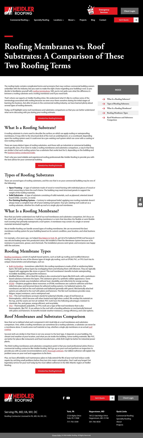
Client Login (129, 11)
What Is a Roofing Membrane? (119, 108)
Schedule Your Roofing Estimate (50, 118)
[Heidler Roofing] (19, 14)
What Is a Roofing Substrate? (118, 99)
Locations (58, 20)
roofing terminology (41, 91)
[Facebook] (63, 398)
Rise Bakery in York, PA (48, 238)
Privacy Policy (56, 435)
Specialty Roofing (41, 20)
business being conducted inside (21, 152)
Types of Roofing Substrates (118, 104)
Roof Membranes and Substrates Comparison (120, 118)
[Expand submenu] (28, 20)
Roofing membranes (13, 257)
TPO (10, 306)
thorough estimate (56, 351)
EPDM (11, 283)
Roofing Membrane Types (117, 113)
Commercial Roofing (19, 20)
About (71, 20)
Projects (83, 20)
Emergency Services (104, 11)
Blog (93, 20)
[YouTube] (68, 398)
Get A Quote (123, 20)
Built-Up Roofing (16, 266)
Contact (102, 20)
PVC (10, 296)
